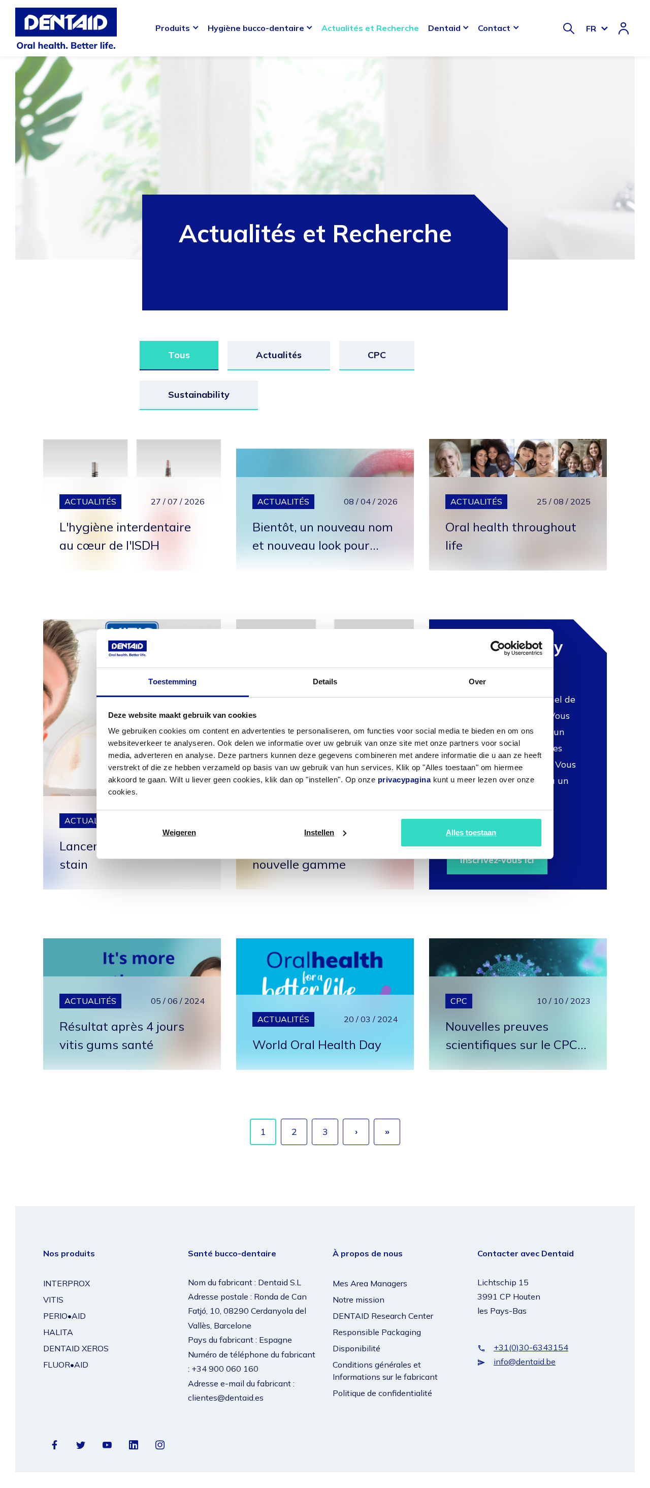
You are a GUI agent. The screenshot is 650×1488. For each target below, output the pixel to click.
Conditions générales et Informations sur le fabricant (385, 1370)
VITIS (53, 1299)
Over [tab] (477, 681)
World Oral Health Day (316, 1044)
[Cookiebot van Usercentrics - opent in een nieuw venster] (497, 648)
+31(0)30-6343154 (531, 1347)
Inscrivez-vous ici (497, 860)
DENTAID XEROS (76, 1348)
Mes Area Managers (370, 1283)
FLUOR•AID (65, 1364)
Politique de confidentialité (382, 1393)
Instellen (319, 832)
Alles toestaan (471, 832)
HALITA (58, 1332)
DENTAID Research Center (383, 1316)
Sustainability (199, 394)
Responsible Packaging (377, 1332)
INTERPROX (66, 1283)
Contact (494, 28)
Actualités (279, 355)
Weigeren (179, 832)
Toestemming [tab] (172, 681)
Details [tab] (325, 681)
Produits (172, 28)
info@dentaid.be (525, 1361)
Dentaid (444, 28)
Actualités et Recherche (370, 28)
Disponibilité (356, 1348)
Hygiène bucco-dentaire (256, 28)
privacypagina (404, 779)
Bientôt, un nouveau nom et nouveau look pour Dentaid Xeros (322, 545)
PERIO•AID (64, 1316)
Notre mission (358, 1299)
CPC (377, 355)
